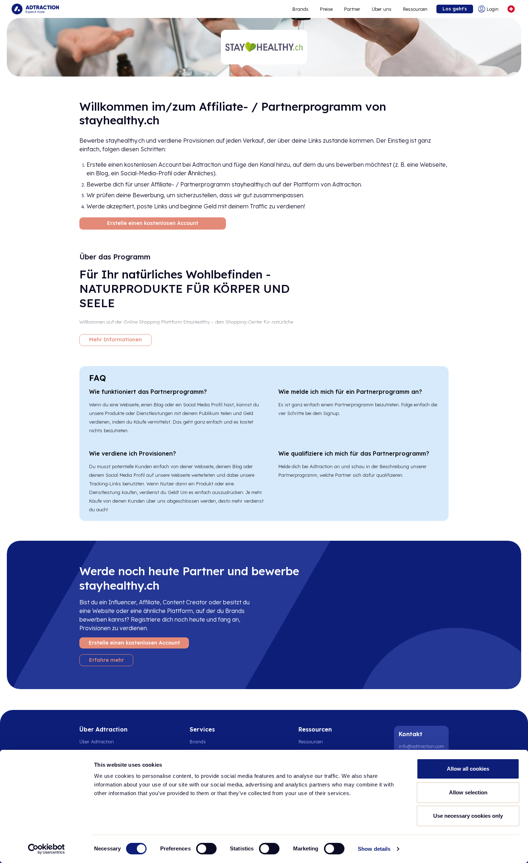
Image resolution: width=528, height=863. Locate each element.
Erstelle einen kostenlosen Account (152, 223)
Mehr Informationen (115, 339)
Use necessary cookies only (468, 816)
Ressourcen (415, 9)
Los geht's (455, 8)
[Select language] (511, 9)
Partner (352, 9)
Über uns (382, 9)
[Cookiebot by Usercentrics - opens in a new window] (46, 849)
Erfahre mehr (106, 660)
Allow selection (468, 792)
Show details (374, 849)
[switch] (206, 848)
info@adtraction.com (421, 746)
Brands (300, 9)
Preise (326, 9)
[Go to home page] (35, 9)
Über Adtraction (96, 741)
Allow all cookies (468, 769)
